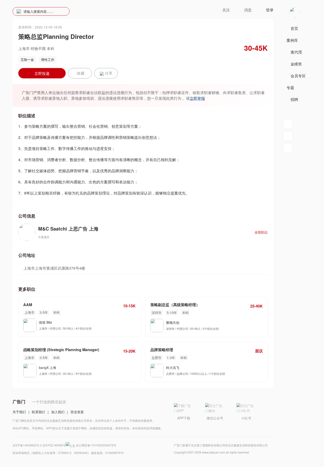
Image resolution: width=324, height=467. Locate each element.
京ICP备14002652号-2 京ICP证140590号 (39, 445)
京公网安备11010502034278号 (96, 445)
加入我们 (58, 411)
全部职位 (261, 232)
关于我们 (19, 411)
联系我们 (38, 411)
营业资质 (77, 411)
